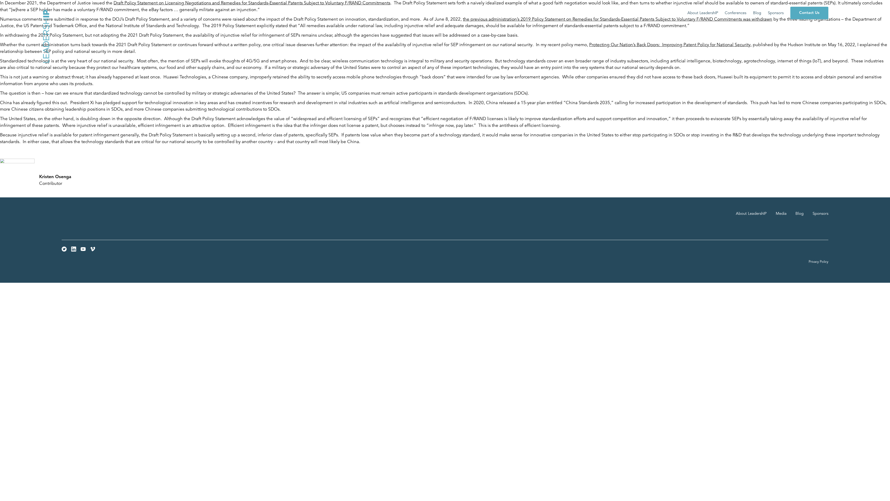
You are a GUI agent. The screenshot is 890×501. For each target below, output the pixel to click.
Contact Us (809, 13)
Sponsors (776, 13)
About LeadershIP (702, 13)
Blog (757, 13)
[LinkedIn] (73, 249)
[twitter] (64, 249)
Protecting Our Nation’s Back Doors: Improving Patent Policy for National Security (669, 45)
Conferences (735, 13)
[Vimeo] (92, 249)
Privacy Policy (818, 262)
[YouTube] (83, 249)
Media (781, 214)
